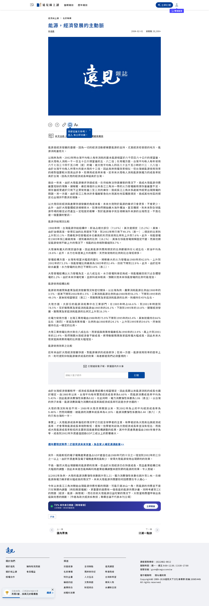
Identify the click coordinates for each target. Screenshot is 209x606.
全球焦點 (88, 566)
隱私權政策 (160, 575)
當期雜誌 (69, 5)
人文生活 (88, 576)
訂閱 (136, 375)
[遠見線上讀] (48, 5)
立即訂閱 (166, 5)
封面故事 (68, 566)
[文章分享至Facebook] (57, 125)
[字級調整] (76, 125)
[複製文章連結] (64, 125)
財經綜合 (88, 587)
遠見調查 (109, 566)
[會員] (176, 5)
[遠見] (10, 552)
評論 (52, 516)
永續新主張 (110, 587)
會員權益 (31, 571)
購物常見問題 (33, 566)
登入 (70, 134)
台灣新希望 (110, 576)
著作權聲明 (145, 575)
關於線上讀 (11, 571)
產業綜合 (68, 587)
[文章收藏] (70, 125)
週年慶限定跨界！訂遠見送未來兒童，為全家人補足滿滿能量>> (86, 444)
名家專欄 (67, 18)
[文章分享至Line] (50, 125)
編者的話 (68, 582)
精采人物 (109, 582)
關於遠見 (10, 566)
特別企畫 (68, 576)
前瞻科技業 (69, 592)
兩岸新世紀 (90, 571)
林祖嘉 (51, 31)
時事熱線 (109, 571)
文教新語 (88, 582)
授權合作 (10, 576)
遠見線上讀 (53, 18)
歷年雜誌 (83, 5)
